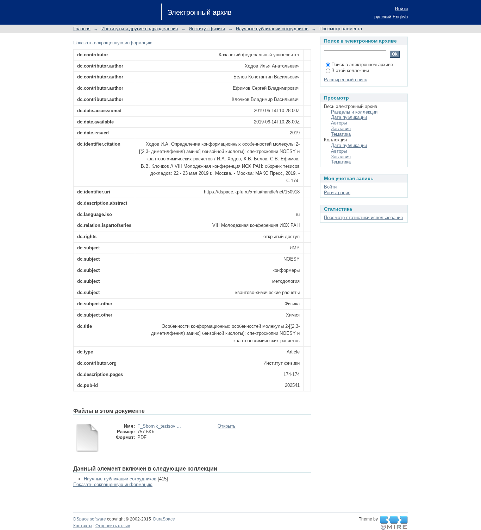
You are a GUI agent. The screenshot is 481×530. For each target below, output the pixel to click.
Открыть (227, 426)
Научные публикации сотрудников (272, 28)
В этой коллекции (350, 70)
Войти (401, 8)
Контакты (82, 525)
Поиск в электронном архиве (362, 64)
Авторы (339, 123)
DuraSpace (164, 519)
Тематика (341, 134)
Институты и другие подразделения (139, 28)
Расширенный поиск (345, 79)
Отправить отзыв (112, 525)
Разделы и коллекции (354, 112)
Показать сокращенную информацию (112, 42)
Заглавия (341, 128)
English (400, 16)
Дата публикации (349, 117)
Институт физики (207, 28)
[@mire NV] (394, 523)
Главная (81, 28)
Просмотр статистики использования (363, 217)
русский (382, 16)
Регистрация (337, 192)
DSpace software (89, 519)
